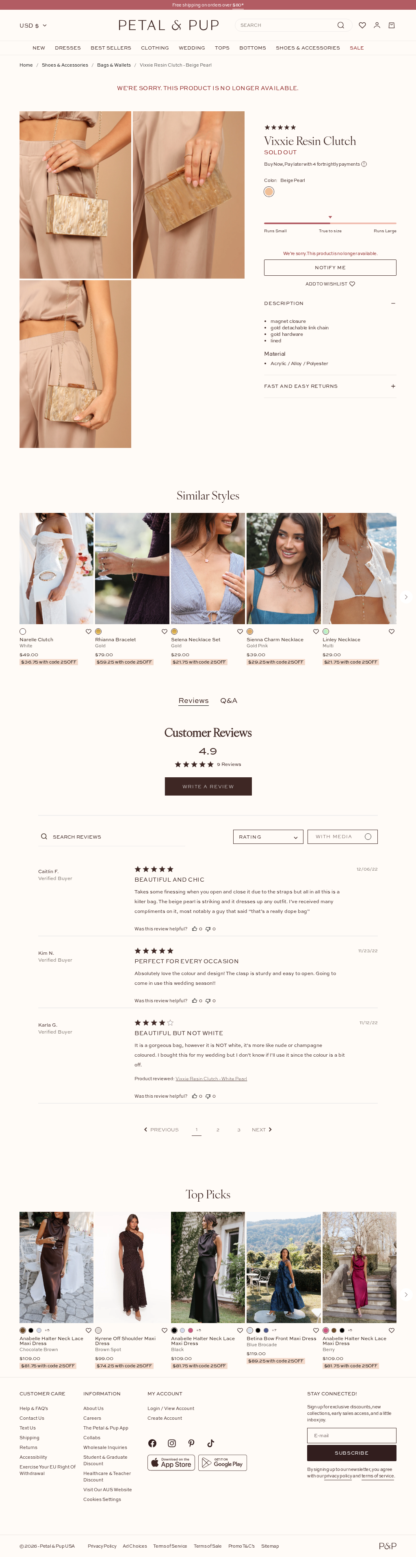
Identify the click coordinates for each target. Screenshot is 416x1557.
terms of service (378, 1476)
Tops (222, 48)
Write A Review (208, 786)
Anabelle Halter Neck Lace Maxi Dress (51, 1352)
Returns (28, 1447)
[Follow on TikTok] (211, 1443)
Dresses (68, 48)
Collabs (91, 1437)
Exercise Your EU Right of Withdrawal (48, 1470)
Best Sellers (111, 48)
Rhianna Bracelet (123, 651)
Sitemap (270, 1546)
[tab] (208, 495)
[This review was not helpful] (208, 929)
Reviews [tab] (193, 700)
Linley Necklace (350, 651)
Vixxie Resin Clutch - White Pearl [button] (211, 1078)
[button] (161, 1129)
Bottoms (252, 48)
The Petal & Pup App (105, 1428)
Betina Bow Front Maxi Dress (281, 1350)
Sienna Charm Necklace (275, 651)
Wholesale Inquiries (105, 1447)
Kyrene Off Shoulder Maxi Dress (125, 1352)
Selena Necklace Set (198, 651)
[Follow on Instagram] (172, 1443)
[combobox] (268, 837)
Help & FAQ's (34, 1408)
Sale (357, 48)
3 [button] (238, 1130)
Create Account (164, 1418)
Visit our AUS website (107, 1489)
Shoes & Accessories (308, 48)
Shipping (29, 1437)
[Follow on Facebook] (152, 1443)
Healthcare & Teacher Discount (107, 1476)
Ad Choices (135, 1546)
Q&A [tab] (229, 700)
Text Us (28, 1428)
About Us (93, 1408)
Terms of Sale (208, 1546)
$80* (238, 5)
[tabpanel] (208, 597)
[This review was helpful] (194, 928)
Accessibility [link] (33, 1457)
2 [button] (218, 1130)
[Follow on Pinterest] (191, 1443)
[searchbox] (118, 836)
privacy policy (338, 1476)
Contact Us (32, 1418)
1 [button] (196, 1129)
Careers (92, 1418)
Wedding (192, 48)
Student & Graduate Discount (105, 1460)
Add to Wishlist (326, 284)
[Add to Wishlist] (88, 631)
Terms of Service (170, 1546)
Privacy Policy (102, 1546)
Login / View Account (170, 1408)
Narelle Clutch (48, 651)
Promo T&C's (241, 1546)
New (38, 48)
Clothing (155, 48)
